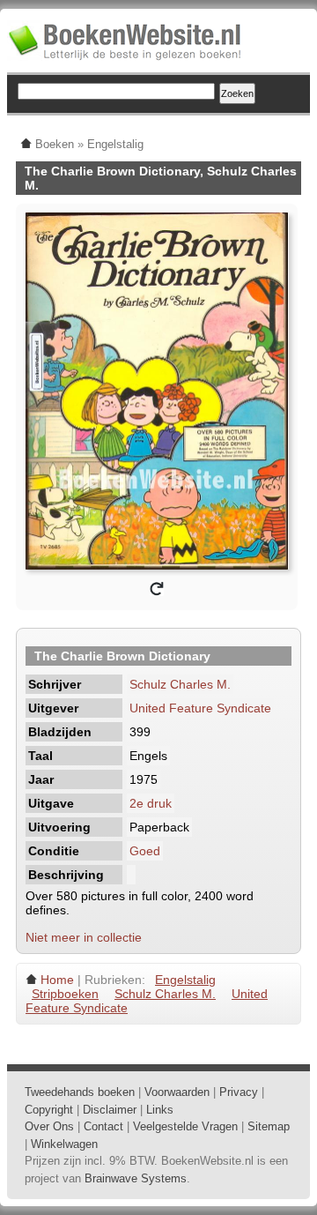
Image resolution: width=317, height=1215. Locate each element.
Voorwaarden (177, 1092)
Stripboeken (65, 994)
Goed (144, 851)
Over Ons (49, 1126)
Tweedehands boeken (80, 1092)
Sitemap (268, 1126)
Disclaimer (109, 1109)
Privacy (238, 1092)
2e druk (150, 803)
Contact (103, 1126)
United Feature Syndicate (200, 708)
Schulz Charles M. (180, 684)
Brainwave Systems (136, 1178)
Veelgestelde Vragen (185, 1126)
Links (159, 1109)
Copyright (49, 1109)
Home (57, 980)
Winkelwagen (64, 1144)
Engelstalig (185, 980)
